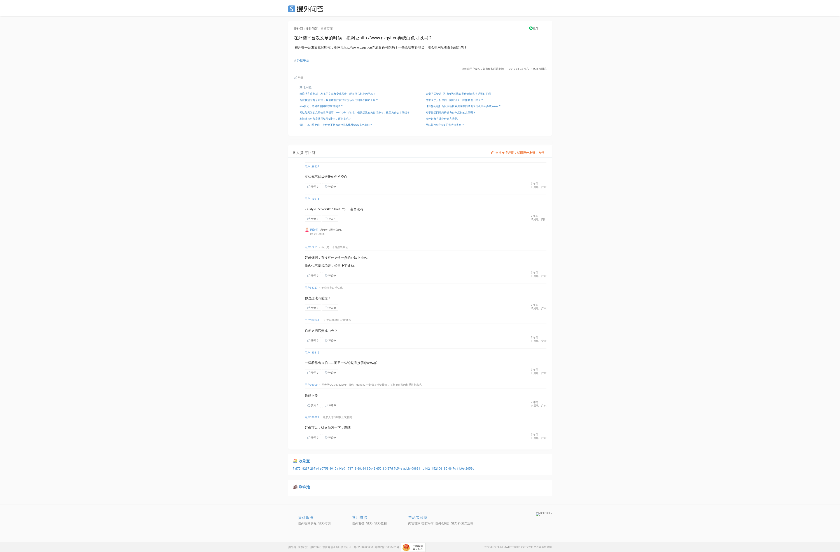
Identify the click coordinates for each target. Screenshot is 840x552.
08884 (416, 468)
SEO (307, 9)
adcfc (407, 468)
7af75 (297, 468)
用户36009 (311, 384)
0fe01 (343, 468)
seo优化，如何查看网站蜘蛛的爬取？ (321, 106)
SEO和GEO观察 (462, 523)
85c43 (371, 468)
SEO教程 (380, 523)
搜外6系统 (442, 523)
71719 (352, 468)
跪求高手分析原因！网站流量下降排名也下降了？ (454, 100)
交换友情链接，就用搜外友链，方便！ (521, 152)
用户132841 (312, 320)
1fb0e (461, 468)
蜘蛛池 (304, 486)
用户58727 (311, 287)
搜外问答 (312, 28)
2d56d (470, 468)
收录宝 (304, 460)
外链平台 (303, 60)
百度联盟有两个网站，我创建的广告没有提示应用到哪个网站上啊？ (338, 100)
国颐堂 (314, 229)
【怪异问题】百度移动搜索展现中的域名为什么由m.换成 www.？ (463, 106)
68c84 (362, 468)
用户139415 (312, 352)
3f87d (389, 468)
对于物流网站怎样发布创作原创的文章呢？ (451, 112)
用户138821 (312, 417)
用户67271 (311, 247)
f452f (435, 468)
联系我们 (303, 547)
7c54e (398, 468)
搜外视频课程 (307, 523)
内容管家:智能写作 (421, 523)
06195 (443, 468)
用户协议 (315, 547)
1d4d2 (426, 468)
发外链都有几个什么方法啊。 (443, 118)
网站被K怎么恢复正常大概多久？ (445, 124)
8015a (334, 468)
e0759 (324, 468)
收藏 (347, 186)
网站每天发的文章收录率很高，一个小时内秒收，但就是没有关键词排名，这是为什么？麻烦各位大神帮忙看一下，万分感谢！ (357, 112)
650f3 (380, 468)
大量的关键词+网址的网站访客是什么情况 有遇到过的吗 (458, 93)
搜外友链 (358, 523)
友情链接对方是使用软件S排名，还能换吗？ (325, 118)
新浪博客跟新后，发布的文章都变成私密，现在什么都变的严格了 (337, 93)
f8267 (305, 468)
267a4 (315, 468)
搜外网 (298, 28)
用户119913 (312, 198)
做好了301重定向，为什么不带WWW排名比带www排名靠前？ (335, 124)
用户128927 (312, 166)
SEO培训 (324, 523)
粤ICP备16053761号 (387, 547)
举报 (300, 77)
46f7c (452, 468)
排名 (363, 257)
